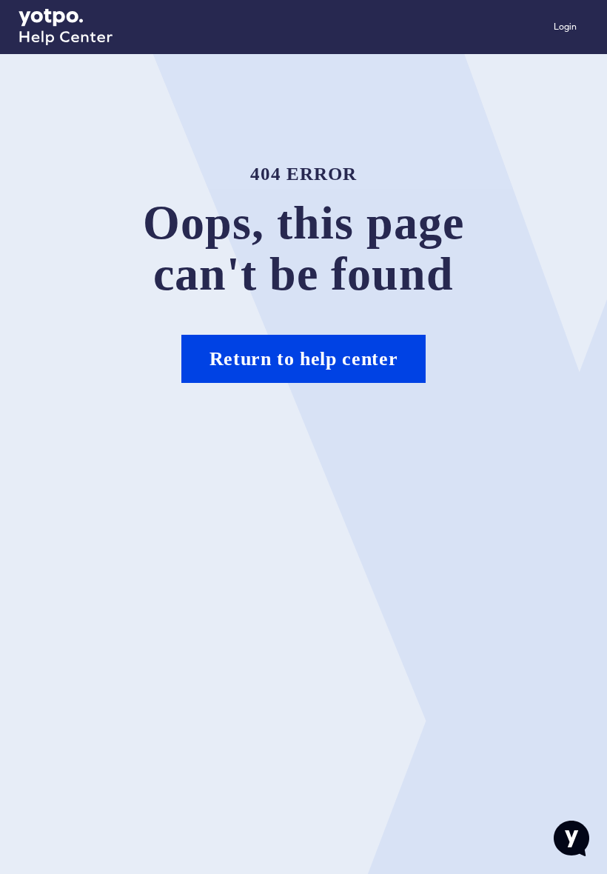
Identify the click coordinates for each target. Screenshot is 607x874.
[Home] (66, 27)
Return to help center (303, 359)
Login (565, 26)
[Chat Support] (571, 838)
